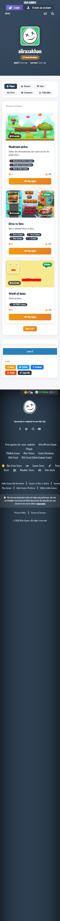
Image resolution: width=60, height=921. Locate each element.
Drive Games (18, 234)
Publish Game (13, 453)
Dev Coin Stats (13, 466)
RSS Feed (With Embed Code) (37, 457)
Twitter (25, 367)
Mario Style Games (20, 168)
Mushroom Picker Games (23, 161)
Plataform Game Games (22, 165)
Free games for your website (20, 444)
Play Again (31, 181)
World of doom (17, 294)
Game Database (46, 453)
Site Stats (49, 470)
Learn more (41, 503)
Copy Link (26, 372)
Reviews (27, 86)
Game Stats (37, 466)
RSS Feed (13, 457)
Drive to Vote (16, 224)
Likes (42, 86)
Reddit (12, 372)
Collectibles (46, 92)
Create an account (40, 7)
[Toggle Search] (53, 14)
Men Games (17, 238)
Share (12, 367)
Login (16, 7)
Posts (12, 92)
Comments (28, 92)
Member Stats (26, 470)
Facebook (38, 367)
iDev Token (29, 453)
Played (12, 86)
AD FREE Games (19, 304)
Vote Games (35, 234)
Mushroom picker (18, 147)
